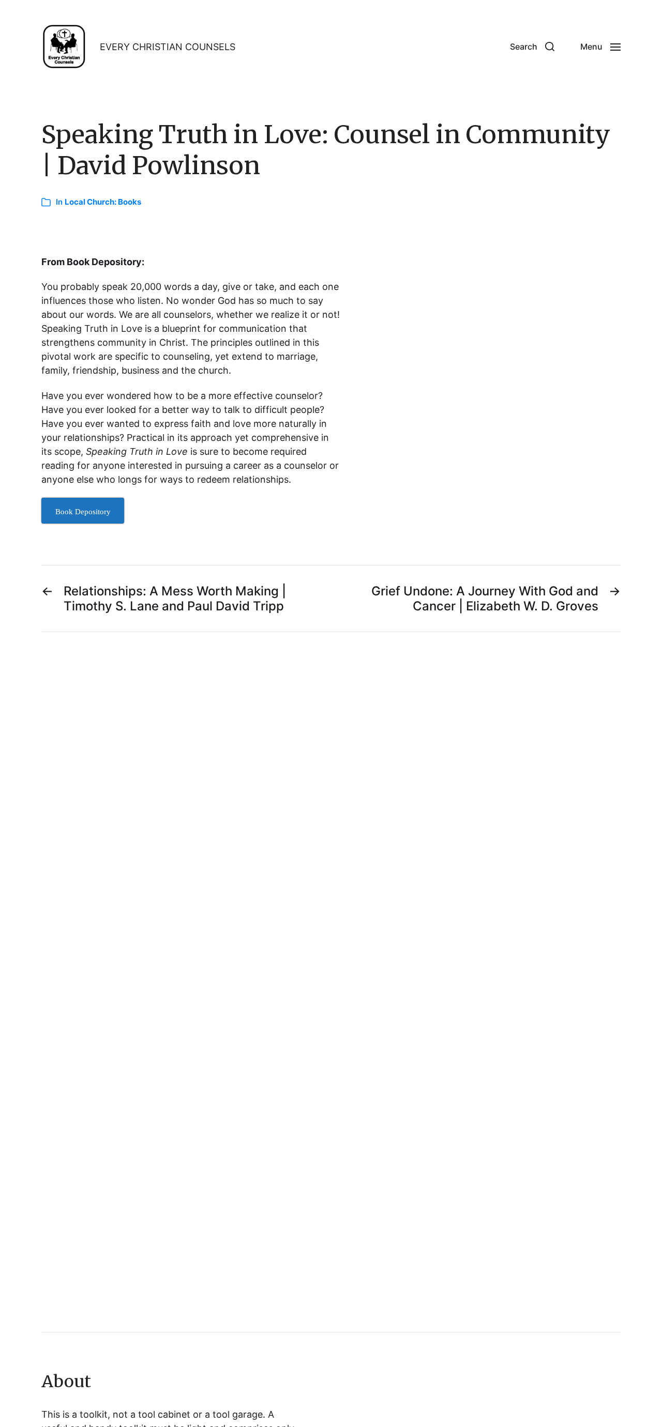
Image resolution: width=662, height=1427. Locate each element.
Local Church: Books (103, 202)
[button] (532, 46)
